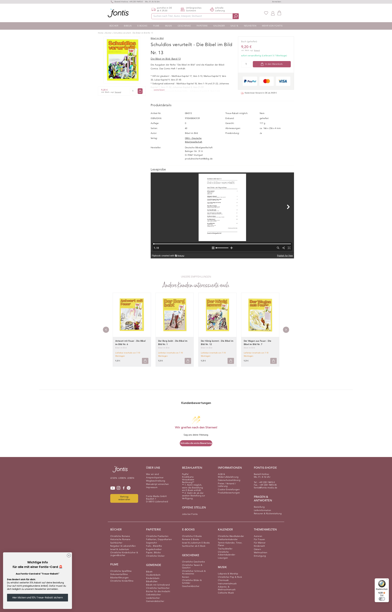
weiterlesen (159, 90)
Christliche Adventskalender (226, 553)
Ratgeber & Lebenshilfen (123, 546)
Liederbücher (153, 598)
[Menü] (387, 580)
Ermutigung (260, 556)
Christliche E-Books (192, 536)
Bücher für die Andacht (158, 591)
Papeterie (202, 26)
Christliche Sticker (155, 556)
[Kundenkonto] (273, 13)
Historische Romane (120, 539)
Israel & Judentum (119, 549)
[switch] (382, 599)
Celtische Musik (226, 593)
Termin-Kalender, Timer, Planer (230, 544)
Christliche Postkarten (157, 536)
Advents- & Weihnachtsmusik (227, 588)
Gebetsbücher (153, 595)
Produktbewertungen (229, 493)
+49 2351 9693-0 (136, 2)
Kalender (219, 26)
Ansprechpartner (155, 478)
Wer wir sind (152, 474)
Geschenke (184, 26)
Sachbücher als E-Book (193, 546)
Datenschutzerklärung (229, 480)
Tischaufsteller (225, 549)
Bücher (113, 26)
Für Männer (260, 543)
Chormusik (223, 580)
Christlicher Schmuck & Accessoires (194, 572)
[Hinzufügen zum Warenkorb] (145, 361)
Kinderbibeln (152, 578)
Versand (118, 92)
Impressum (151, 487)
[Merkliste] (266, 13)
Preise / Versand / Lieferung (227, 485)
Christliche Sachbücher (158, 588)
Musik (168, 26)
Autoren (258, 536)
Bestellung (259, 507)
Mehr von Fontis (272, 26)
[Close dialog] (69, 555)
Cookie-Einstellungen (229, 490)
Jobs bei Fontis (190, 514)
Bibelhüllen (151, 581)
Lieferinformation (262, 510)
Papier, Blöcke (153, 553)
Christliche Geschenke (193, 562)
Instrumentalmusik (227, 584)
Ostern (257, 549)
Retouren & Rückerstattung (268, 514)
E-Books (142, 26)
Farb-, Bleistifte (154, 546)
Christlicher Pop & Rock (230, 577)
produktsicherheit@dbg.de (199, 159)
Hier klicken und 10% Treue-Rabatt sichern (37, 597)
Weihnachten (260, 553)
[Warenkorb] (279, 13)
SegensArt (151, 543)
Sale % (234, 26)
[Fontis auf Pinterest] (128, 488)
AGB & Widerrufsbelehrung (228, 475)
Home (100, 33)
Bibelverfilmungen (119, 578)
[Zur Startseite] (120, 470)
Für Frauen (259, 539)
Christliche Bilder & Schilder (192, 581)
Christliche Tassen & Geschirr (192, 566)
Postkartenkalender (228, 539)
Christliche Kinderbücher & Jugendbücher (124, 554)
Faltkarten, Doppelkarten (159, 539)
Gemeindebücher (155, 601)
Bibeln (128, 26)
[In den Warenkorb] (140, 91)
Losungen (223, 558)
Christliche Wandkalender (231, 536)
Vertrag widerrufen (124, 498)
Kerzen (185, 577)
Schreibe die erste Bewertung (196, 443)
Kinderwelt (259, 546)
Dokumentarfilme (119, 574)
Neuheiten (250, 26)
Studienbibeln (153, 575)
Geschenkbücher (191, 586)
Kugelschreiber (154, 549)
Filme (156, 26)
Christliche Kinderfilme (121, 581)
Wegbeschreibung (155, 481)
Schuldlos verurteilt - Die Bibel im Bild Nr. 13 (133, 33)
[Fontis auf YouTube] (112, 488)
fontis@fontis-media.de (265, 488)
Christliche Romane (120, 536)
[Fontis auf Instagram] (118, 488)
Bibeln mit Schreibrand (158, 585)
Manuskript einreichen (157, 484)
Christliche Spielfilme (121, 571)
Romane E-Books (190, 539)
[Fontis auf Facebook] (124, 488)
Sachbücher (116, 543)
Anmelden (276, 2)
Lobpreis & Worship (228, 574)
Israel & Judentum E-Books (196, 543)
